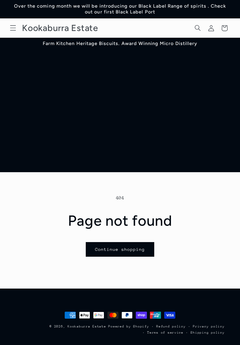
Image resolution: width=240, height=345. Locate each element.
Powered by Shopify (128, 326)
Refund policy (171, 326)
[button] (13, 28)
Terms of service (165, 332)
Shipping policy (207, 332)
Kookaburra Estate (87, 326)
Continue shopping (120, 249)
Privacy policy (208, 326)
